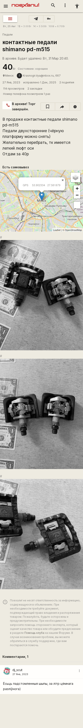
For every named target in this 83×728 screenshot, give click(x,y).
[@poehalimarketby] (36, 18)
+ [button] (77, 188)
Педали (7, 34)
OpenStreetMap (73, 230)
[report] (75, 107)
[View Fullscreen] (77, 205)
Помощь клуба (34, 632)
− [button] (77, 195)
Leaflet (56, 230)
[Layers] (75, 177)
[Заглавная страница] (25, 3)
